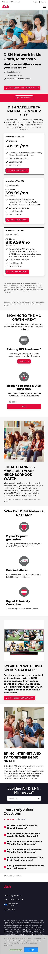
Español (43, 2)
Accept (31, 950)
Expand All (9, 819)
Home (6, 876)
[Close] (44, 938)
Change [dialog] (18, 2)
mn (11, 876)
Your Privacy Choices (12, 904)
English (35, 2)
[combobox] (21, 798)
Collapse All (21, 819)
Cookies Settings (15, 950)
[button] (39, 798)
